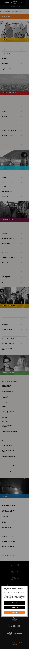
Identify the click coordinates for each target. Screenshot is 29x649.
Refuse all (14, 602)
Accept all (14, 612)
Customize (13, 607)
